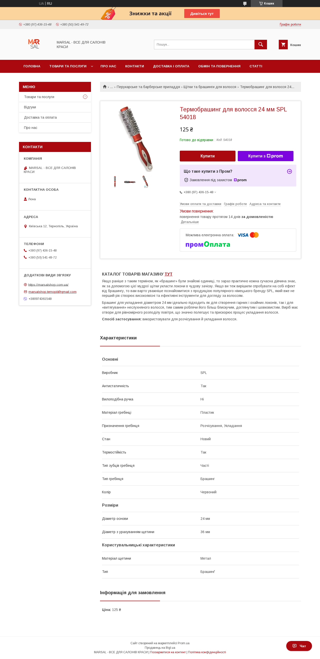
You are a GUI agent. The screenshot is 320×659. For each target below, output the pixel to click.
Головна (32, 66)
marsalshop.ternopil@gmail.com (52, 292)
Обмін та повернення (219, 66)
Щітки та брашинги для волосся (210, 87)
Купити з (257, 156)
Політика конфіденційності (207, 652)
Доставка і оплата (171, 66)
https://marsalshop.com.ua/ (48, 284)
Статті (256, 66)
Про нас (108, 66)
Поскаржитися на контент (168, 652)
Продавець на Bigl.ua (160, 647)
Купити (207, 156)
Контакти (134, 66)
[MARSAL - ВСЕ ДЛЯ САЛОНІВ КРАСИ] (35, 53)
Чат (303, 646)
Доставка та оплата (40, 117)
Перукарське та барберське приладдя (148, 87)
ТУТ (168, 274)
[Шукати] (260, 44)
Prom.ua (184, 643)
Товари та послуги (67, 66)
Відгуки (30, 107)
